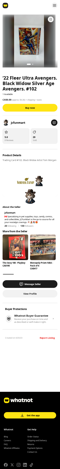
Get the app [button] (33, 415)
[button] (54, 122)
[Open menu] (54, 5)
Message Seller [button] (32, 284)
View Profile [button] (30, 293)
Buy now (30, 107)
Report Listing (47, 337)
